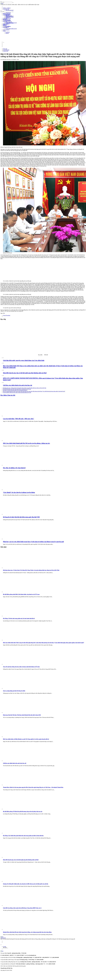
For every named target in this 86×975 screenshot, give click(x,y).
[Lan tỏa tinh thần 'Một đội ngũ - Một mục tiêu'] (12, 416)
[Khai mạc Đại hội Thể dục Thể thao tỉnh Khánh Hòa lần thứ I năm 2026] (12, 712)
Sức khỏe (5, 25)
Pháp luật (5, 27)
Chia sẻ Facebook (6, 315)
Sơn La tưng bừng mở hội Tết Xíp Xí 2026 (14, 690)
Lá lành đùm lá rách (9, 17)
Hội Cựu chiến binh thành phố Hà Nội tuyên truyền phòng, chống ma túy (26, 443)
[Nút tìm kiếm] (12, 2)
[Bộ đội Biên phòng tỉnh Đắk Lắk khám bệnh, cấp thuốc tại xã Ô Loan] (12, 591)
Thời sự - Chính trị (6, 7)
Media (4, 30)
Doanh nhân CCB (6, 19)
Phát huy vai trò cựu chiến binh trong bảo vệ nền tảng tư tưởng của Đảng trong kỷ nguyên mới (33, 541)
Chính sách (5, 18)
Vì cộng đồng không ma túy (11, 28)
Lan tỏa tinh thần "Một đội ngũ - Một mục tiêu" (18, 418)
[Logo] (2, 3)
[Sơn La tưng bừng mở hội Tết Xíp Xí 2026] (12, 688)
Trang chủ (5, 48)
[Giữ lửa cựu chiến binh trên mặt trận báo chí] (12, 760)
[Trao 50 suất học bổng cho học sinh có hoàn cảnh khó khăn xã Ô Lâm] (12, 664)
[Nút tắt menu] (1, 10)
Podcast (7, 27)
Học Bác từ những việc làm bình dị (14, 468)
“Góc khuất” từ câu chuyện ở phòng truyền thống (19, 492)
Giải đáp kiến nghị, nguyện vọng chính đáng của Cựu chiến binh (23, 360)
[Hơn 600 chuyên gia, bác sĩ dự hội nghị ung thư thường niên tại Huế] (12, 857)
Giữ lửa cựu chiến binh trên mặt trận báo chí (17, 385)
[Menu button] (1, 1)
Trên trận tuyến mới (9, 10)
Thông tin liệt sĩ (6, 29)
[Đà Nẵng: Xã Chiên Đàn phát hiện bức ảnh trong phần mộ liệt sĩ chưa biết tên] (12, 833)
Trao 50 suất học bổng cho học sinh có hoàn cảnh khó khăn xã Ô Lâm (17, 392)
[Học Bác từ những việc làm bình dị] (12, 465)
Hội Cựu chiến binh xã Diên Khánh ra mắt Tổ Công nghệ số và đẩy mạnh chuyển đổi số (26, 739)
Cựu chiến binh (6, 9)
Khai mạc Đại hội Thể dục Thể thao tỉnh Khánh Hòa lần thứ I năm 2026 (22, 715)
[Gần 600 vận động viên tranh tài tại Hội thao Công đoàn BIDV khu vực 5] (12, 905)
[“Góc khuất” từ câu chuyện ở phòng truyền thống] (12, 489)
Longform (8, 32)
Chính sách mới (9, 21)
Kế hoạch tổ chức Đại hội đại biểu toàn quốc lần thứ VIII (21, 517)
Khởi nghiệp (8, 20)
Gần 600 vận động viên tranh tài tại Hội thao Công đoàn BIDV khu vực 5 (22, 908)
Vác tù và (7, 17)
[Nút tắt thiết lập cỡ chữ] (3, 42)
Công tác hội (8, 12)
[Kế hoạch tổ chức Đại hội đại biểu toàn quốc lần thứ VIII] (12, 514)
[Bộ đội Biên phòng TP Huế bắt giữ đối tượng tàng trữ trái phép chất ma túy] (12, 809)
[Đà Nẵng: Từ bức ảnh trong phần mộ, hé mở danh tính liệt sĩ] (12, 615)
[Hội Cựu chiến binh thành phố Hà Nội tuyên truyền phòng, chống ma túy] (12, 440)
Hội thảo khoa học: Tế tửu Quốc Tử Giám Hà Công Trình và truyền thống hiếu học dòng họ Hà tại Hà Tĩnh (24, 387)
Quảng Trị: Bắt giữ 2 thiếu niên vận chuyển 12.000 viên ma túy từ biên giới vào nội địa (25, 883)
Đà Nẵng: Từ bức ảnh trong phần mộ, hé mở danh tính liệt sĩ (15, 390)
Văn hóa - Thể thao (7, 26)
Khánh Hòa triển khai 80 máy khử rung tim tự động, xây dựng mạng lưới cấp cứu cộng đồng (27, 932)
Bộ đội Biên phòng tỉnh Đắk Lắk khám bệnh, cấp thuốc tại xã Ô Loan (17, 389)
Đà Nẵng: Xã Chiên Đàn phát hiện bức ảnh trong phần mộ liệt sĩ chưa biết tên (23, 835)
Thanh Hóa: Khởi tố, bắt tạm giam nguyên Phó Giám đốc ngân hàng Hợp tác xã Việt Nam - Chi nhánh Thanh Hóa (33, 787)
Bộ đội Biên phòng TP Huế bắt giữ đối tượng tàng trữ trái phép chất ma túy (22, 811)
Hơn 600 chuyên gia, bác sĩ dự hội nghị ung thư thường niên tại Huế (25, 373)
